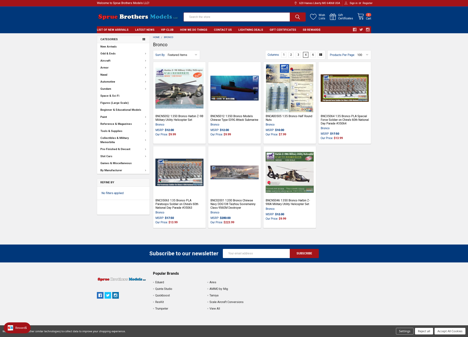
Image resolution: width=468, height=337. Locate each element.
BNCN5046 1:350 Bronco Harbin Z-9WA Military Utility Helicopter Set (288, 202)
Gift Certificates (283, 29)
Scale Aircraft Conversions (227, 302)
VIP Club (167, 29)
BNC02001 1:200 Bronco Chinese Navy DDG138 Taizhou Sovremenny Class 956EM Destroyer (233, 204)
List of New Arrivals (113, 29)
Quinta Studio (163, 289)
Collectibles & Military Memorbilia (114, 140)
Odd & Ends (108, 53)
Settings (404, 331)
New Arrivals (108, 46)
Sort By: (160, 55)
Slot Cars (106, 156)
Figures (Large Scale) (114, 103)
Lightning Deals (250, 29)
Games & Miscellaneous (116, 163)
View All (215, 308)
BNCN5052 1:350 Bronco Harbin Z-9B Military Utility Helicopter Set (179, 118)
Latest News (144, 29)
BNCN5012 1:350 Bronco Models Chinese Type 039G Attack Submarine (234, 118)
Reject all (424, 331)
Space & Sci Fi (109, 95)
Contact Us (223, 29)
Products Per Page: (342, 55)
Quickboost (162, 295)
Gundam (105, 88)
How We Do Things (193, 29)
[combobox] (245, 17)
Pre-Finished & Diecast (115, 149)
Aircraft (105, 60)
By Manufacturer (111, 170)
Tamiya (214, 295)
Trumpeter (161, 308)
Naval (103, 74)
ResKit (159, 302)
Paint (103, 117)
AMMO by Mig (219, 289)
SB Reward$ (311, 29)
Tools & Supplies (111, 131)
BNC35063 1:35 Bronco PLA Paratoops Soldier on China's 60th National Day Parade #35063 (176, 204)
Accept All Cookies (450, 331)
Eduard (159, 282)
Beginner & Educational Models (120, 109)
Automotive (107, 81)
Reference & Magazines (116, 124)
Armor (104, 67)
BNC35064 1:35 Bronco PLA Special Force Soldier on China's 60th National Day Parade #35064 (345, 119)
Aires (213, 282)
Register (368, 3)
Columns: (273, 54)
